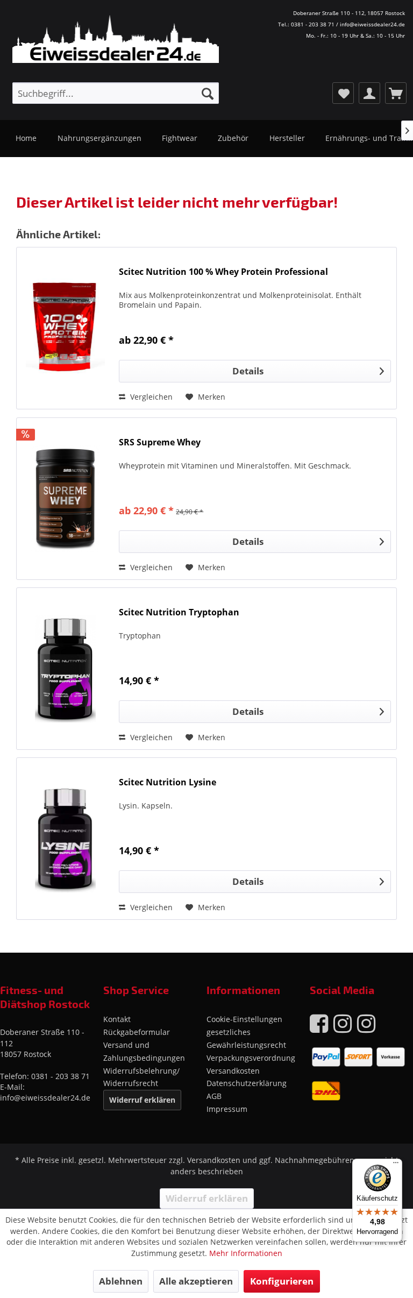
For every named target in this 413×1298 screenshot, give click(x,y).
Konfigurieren (282, 1281)
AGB (214, 1096)
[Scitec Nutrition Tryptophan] (65, 668)
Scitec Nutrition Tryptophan (179, 612)
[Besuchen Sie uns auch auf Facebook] (319, 1023)
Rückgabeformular (136, 1032)
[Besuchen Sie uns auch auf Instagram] (342, 1023)
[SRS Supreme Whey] (65, 498)
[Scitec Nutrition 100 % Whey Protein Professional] (65, 328)
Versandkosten (233, 1071)
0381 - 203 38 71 (60, 1076)
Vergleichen (150, 397)
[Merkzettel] (343, 93)
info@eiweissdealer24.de (45, 1098)
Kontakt (117, 1019)
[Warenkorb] (396, 93)
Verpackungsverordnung (250, 1058)
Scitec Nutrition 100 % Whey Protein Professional (223, 272)
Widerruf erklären (142, 1100)
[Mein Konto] (369, 93)
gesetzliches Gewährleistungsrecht (246, 1038)
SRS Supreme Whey (160, 442)
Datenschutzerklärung (246, 1083)
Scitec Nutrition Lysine (167, 782)
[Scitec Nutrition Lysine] (65, 838)
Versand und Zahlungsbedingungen (144, 1051)
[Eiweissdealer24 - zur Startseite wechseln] (125, 63)
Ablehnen (121, 1281)
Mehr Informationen (245, 1253)
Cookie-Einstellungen (244, 1019)
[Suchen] (207, 93)
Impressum (226, 1109)
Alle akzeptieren (196, 1281)
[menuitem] (115, 93)
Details (248, 371)
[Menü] (395, 1165)
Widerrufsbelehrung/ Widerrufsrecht (141, 1077)
